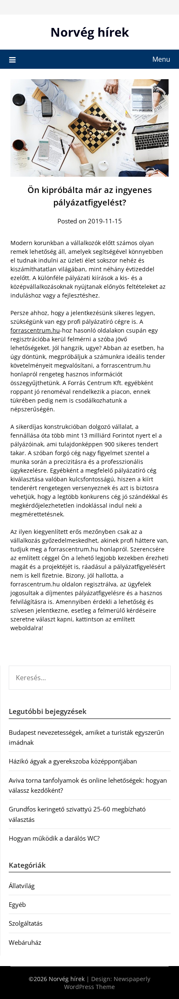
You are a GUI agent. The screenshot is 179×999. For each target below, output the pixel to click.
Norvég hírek (89, 32)
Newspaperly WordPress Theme (107, 983)
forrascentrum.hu (35, 330)
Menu (161, 59)
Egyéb (17, 904)
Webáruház (25, 942)
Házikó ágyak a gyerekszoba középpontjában (73, 761)
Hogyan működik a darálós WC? (54, 838)
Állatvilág (22, 885)
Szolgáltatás (25, 923)
